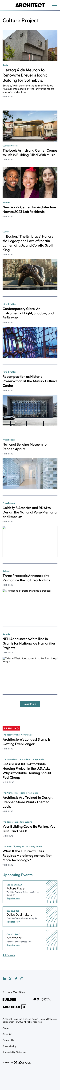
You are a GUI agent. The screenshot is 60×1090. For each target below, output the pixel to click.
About (6, 1028)
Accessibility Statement (14, 1052)
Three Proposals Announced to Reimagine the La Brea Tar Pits (26, 577)
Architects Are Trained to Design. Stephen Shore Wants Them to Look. (28, 802)
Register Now (13, 898)
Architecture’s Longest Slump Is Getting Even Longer (26, 741)
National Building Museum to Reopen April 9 (25, 446)
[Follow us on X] (10, 979)
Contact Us (8, 1040)
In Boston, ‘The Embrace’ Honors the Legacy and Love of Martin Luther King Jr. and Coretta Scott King (28, 243)
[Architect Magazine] (30, 5)
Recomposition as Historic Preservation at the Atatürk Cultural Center (30, 381)
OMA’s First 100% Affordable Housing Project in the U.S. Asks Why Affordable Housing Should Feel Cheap (27, 771)
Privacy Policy (9, 1046)
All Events (9, 955)
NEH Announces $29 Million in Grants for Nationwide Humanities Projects (29, 643)
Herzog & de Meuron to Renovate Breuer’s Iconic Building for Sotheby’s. (25, 75)
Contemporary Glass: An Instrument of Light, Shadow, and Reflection (28, 313)
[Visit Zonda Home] (17, 1062)
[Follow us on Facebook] (16, 979)
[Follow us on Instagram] (22, 979)
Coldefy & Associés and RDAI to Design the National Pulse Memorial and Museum (30, 512)
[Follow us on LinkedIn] (4, 979)
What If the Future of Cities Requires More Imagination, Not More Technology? (27, 855)
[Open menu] (54, 5)
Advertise (7, 1034)
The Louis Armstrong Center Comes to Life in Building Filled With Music (30, 152)
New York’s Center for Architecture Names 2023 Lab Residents (29, 209)
